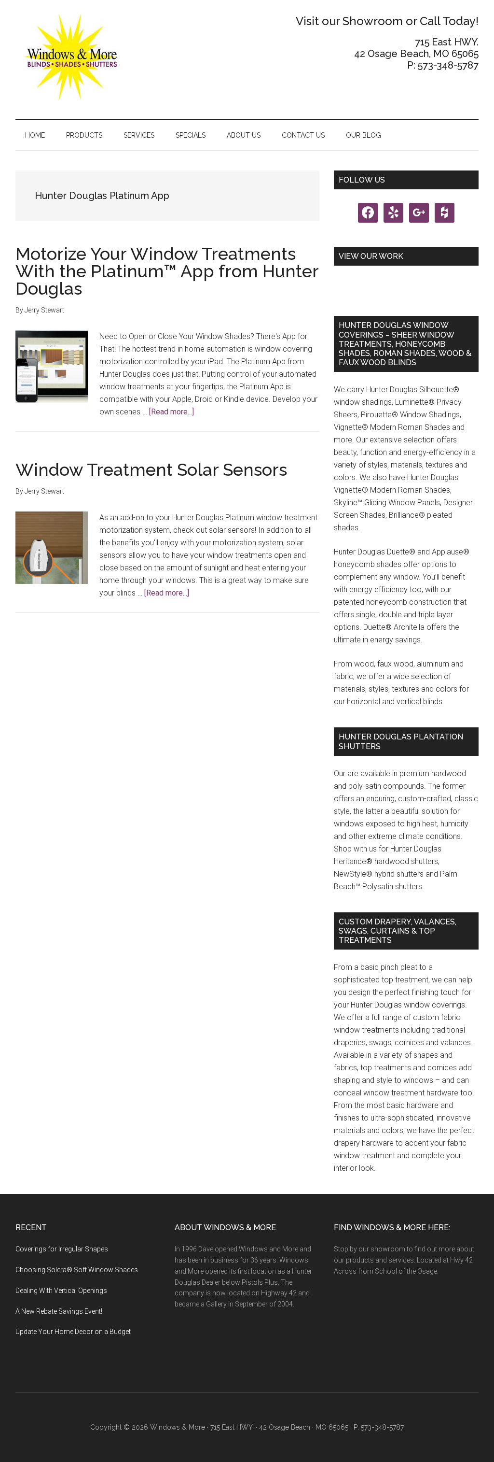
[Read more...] (171, 411)
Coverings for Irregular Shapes (61, 1249)
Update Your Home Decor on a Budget (73, 1331)
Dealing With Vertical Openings (61, 1290)
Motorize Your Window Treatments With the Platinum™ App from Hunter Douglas (166, 270)
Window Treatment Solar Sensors (151, 469)
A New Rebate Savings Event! (58, 1311)
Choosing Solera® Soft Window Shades (76, 1270)
